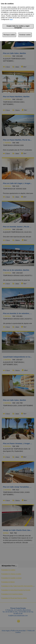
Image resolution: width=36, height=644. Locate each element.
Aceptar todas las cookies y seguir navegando (18, 26)
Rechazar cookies (9, 34)
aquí (11, 19)
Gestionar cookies (25, 34)
